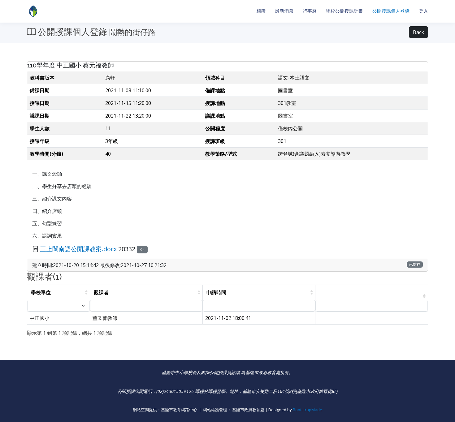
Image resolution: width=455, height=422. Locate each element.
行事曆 (310, 11)
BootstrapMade (307, 409)
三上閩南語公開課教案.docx (78, 249)
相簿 (261, 11)
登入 (423, 11)
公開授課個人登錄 (391, 11)
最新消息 (284, 11)
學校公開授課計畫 (344, 11)
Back (418, 32)
